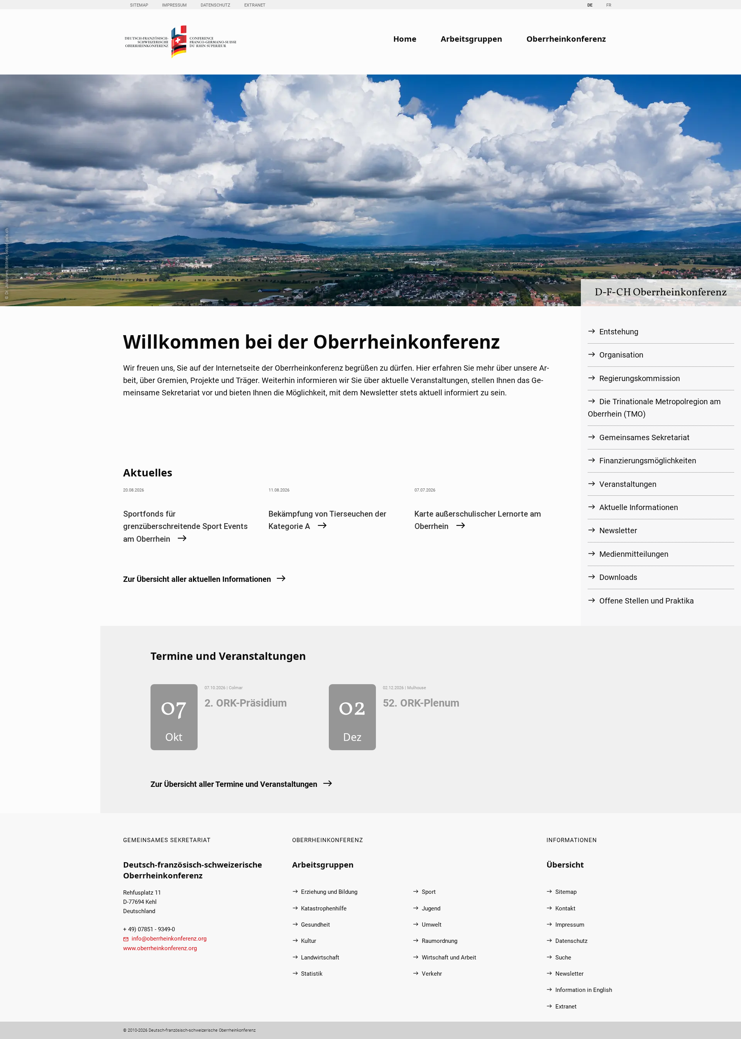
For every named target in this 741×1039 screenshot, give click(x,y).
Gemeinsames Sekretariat (644, 437)
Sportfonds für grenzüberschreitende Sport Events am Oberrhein (185, 526)
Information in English (583, 989)
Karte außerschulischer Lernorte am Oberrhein (477, 520)
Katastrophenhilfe (324, 908)
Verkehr (432, 973)
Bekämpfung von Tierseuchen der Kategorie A (327, 520)
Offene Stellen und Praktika (646, 600)
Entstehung (618, 331)
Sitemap (139, 5)
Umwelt (432, 924)
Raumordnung (439, 940)
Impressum (174, 5)
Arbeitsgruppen (471, 38)
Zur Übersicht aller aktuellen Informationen (197, 579)
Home (404, 38)
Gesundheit (315, 924)
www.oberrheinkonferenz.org (160, 948)
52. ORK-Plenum (421, 703)
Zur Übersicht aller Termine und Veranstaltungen (234, 784)
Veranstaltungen (627, 484)
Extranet (255, 5)
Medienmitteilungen (633, 554)
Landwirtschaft (320, 957)
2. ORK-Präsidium (246, 703)
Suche (563, 957)
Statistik (312, 973)
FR (608, 5)
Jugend (431, 908)
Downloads (618, 577)
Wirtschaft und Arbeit (449, 957)
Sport (429, 891)
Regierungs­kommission (639, 378)
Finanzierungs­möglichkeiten (647, 460)
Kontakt (565, 908)
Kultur (308, 940)
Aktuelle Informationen (638, 507)
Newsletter (618, 530)
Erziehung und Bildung (329, 891)
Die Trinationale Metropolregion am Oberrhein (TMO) (654, 408)
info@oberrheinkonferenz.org (169, 938)
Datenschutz (215, 5)
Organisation (621, 354)
